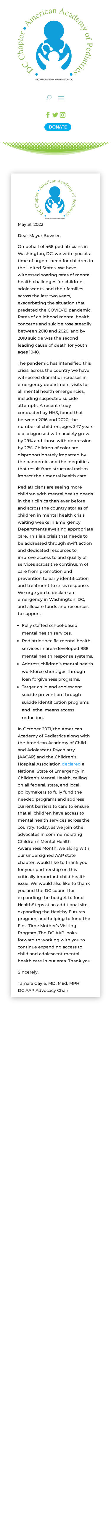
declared (71, 764)
